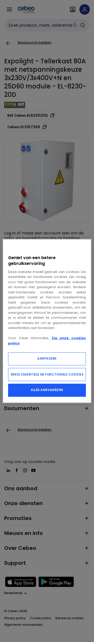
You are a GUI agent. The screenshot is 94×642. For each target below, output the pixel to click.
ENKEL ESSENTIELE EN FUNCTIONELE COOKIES (47, 374)
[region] (47, 321)
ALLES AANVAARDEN (47, 390)
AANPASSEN (47, 358)
